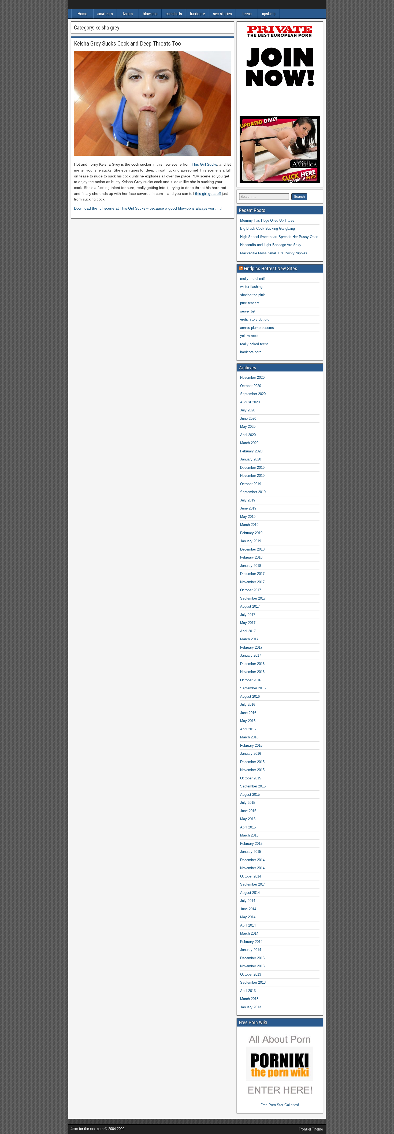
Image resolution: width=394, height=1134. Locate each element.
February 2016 (251, 745)
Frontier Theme (311, 1129)
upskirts (269, 13)
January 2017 (250, 655)
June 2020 (248, 419)
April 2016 (248, 729)
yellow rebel (249, 336)
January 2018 (250, 566)
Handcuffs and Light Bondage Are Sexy (270, 245)
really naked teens (254, 344)
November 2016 (252, 672)
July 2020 (247, 410)
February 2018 (251, 557)
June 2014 (248, 909)
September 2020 (253, 394)
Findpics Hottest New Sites (270, 268)
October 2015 (250, 778)
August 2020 (250, 402)
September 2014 (253, 884)
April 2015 (248, 827)
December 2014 (252, 860)
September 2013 (253, 982)
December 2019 (252, 468)
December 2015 (252, 762)
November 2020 (252, 377)
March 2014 (249, 933)
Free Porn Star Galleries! (280, 1105)
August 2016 (250, 696)
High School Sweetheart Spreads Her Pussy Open (279, 237)
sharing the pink (252, 295)
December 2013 (252, 958)
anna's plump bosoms (257, 328)
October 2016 (250, 680)
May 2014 (247, 917)
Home (82, 13)
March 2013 (249, 999)
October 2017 (250, 590)
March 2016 (249, 737)
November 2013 (252, 966)
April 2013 (248, 991)
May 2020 (247, 427)
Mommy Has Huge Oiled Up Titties (267, 220)
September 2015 (253, 786)
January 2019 (250, 541)
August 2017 (250, 606)
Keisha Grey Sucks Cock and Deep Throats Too (127, 43)
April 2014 (248, 925)
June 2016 (248, 713)
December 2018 (252, 549)
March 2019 (249, 525)
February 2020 (251, 451)
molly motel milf (252, 279)
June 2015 (248, 811)
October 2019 (250, 484)
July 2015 (247, 803)
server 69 (247, 311)
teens (247, 13)
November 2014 (252, 868)
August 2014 (250, 893)
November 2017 (252, 582)
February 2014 (251, 942)
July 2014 (247, 901)
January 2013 (250, 1007)
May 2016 (247, 721)
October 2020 (250, 386)
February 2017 (251, 647)
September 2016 (253, 688)
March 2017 (249, 639)
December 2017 (252, 574)
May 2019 (247, 517)
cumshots (174, 13)
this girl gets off (208, 193)
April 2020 (248, 435)
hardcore (197, 13)
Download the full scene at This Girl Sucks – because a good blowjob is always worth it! (148, 208)
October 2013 (250, 974)
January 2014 (250, 950)
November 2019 (252, 476)
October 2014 (250, 876)
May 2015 (247, 819)
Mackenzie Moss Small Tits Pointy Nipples (273, 253)
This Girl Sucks (204, 164)
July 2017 (247, 615)
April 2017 (248, 631)
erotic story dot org (254, 319)
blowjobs (150, 13)
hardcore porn (250, 352)
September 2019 (253, 492)
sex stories (222, 13)
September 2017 (253, 598)
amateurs (105, 13)
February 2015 (251, 844)
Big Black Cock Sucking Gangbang (267, 228)
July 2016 (247, 704)
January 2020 (250, 459)
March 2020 (249, 443)
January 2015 (250, 852)
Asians (127, 13)
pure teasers (249, 303)
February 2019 (251, 533)
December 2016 (252, 664)
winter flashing (251, 287)
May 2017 (247, 623)
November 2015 (252, 770)
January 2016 (250, 754)
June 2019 (248, 508)
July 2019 (247, 500)
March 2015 (249, 835)
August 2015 (250, 795)
